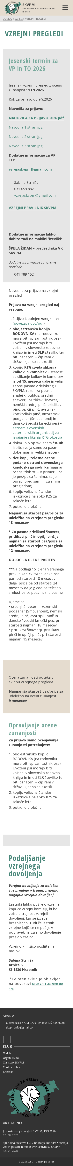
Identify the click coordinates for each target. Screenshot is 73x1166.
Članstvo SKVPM (13, 1062)
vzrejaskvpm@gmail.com (30, 169)
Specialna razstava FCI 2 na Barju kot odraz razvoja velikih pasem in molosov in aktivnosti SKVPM (35, 1144)
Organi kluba (11, 1058)
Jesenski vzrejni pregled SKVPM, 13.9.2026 (29, 1131)
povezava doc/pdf (29, 323)
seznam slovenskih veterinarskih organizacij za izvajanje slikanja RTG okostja (37, 433)
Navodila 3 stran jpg (26, 146)
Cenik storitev (11, 1067)
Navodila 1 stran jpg (26, 127)
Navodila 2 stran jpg (26, 136)
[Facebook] (7, 1039)
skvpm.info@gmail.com (20, 1027)
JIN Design (49, 1161)
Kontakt (8, 1072)
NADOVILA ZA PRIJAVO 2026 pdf (36, 118)
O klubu (7, 1053)
